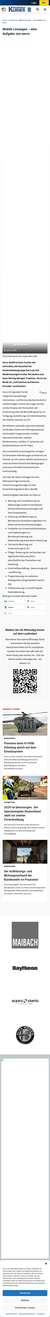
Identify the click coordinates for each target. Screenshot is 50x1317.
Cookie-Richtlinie (11, 1314)
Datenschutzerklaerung (27, 1314)
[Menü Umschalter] (45, 9)
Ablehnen (25, 1300)
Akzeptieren (25, 1293)
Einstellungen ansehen (25, 1307)
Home (5, 20)
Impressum (41, 1314)
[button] (46, 1263)
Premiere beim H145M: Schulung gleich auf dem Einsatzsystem (20, 747)
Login (34, 2)
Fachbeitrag (13, 20)
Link (28, 663)
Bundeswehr (9, 738)
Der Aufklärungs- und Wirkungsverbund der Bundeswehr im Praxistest (21, 875)
